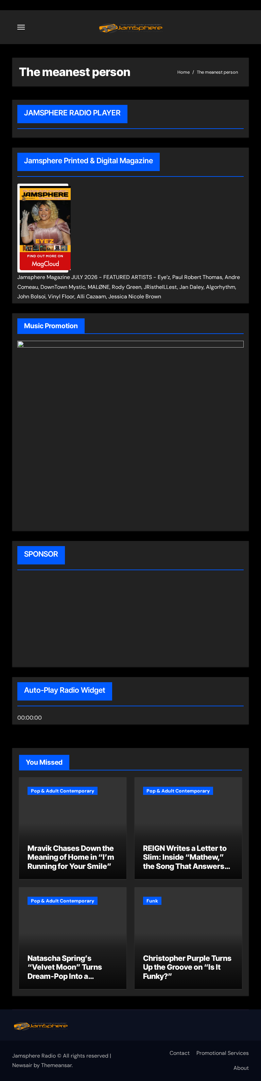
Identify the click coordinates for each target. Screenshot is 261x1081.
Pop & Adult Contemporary (62, 791)
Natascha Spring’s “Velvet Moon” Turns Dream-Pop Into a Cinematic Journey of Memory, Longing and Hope (65, 980)
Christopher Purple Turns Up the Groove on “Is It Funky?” (187, 967)
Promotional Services (222, 1053)
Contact (180, 1053)
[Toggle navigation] (21, 27)
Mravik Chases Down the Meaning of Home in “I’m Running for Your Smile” (71, 857)
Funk (152, 901)
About (241, 1067)
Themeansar (56, 1065)
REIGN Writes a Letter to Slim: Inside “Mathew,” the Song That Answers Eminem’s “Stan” (185, 861)
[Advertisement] (60, 619)
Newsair (22, 1065)
